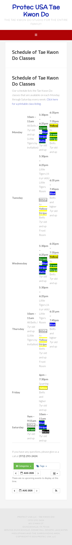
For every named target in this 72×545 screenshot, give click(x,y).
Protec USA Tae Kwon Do (36, 10)
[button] (56, 490)
